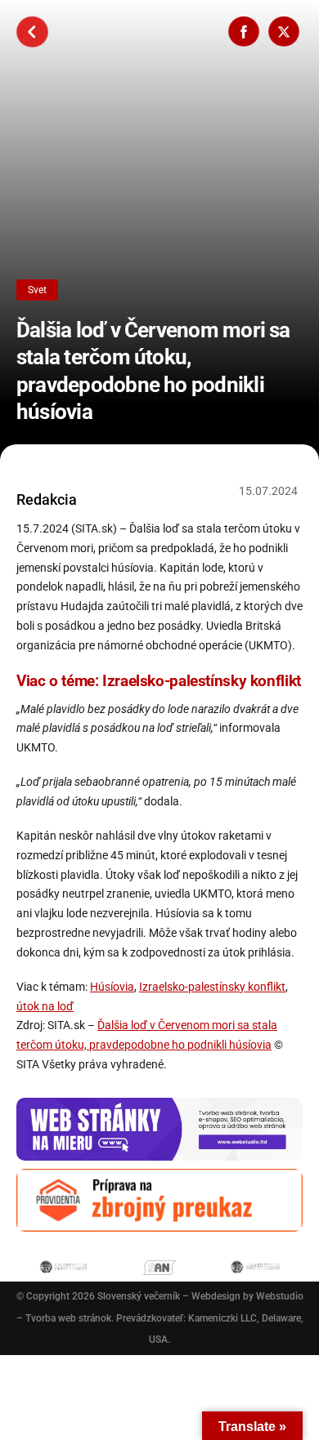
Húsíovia (112, 986)
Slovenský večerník (138, 1296)
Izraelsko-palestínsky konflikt (212, 986)
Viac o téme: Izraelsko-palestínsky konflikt (158, 680)
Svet (37, 290)
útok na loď (45, 1006)
